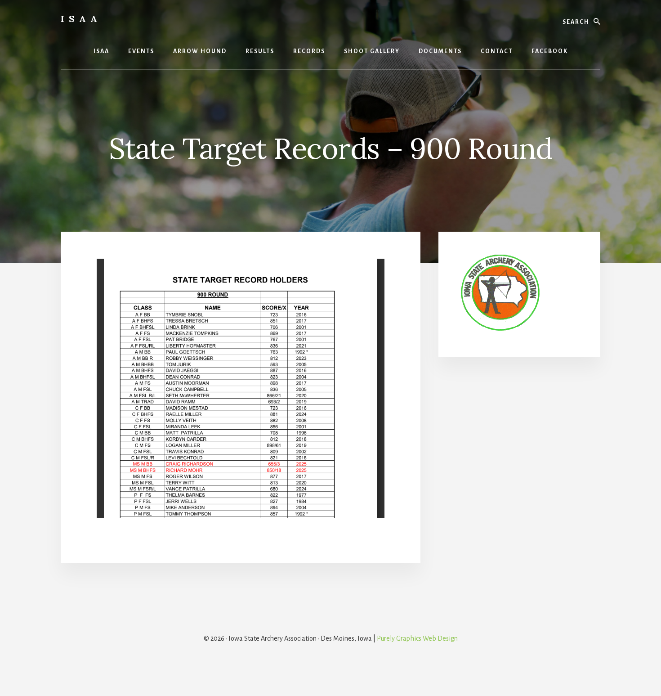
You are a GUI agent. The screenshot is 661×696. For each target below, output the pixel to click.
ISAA (81, 18)
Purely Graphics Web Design (417, 638)
